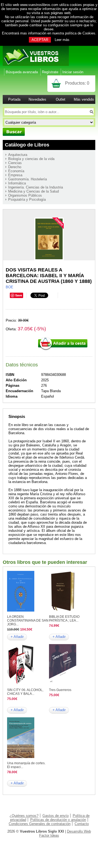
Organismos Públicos (25, 195)
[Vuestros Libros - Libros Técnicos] (36, 65)
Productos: (77, 83)
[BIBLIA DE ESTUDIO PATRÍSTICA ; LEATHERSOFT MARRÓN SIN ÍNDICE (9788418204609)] (62, 610)
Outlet (60, 99)
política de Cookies (80, 33)
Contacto (82, 824)
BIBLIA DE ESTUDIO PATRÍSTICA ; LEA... (64, 618)
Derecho (14, 167)
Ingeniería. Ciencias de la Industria (35, 187)
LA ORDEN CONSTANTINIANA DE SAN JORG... (27, 620)
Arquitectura (17, 155)
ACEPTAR (40, 40)
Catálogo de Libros (27, 145)
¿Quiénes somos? (24, 816)
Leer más (62, 40)
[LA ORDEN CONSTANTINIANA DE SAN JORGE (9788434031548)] (20, 610)
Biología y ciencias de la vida (31, 159)
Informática (17, 183)
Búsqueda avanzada (22, 72)
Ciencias (15, 163)
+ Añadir (17, 637)
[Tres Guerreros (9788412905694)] (62, 684)
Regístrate (50, 72)
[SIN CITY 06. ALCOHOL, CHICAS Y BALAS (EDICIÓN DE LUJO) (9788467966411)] (20, 684)
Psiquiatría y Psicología (27, 199)
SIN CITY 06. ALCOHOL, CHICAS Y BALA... (25, 692)
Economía (16, 171)
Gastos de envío (55, 816)
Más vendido (84, 99)
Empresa (15, 175)
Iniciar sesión (72, 72)
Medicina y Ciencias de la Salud (33, 191)
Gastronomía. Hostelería (27, 179)
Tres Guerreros (60, 690)
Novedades (37, 99)
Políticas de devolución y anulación (58, 820)
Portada (14, 99)
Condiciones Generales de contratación (40, 824)
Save (18, 295)
